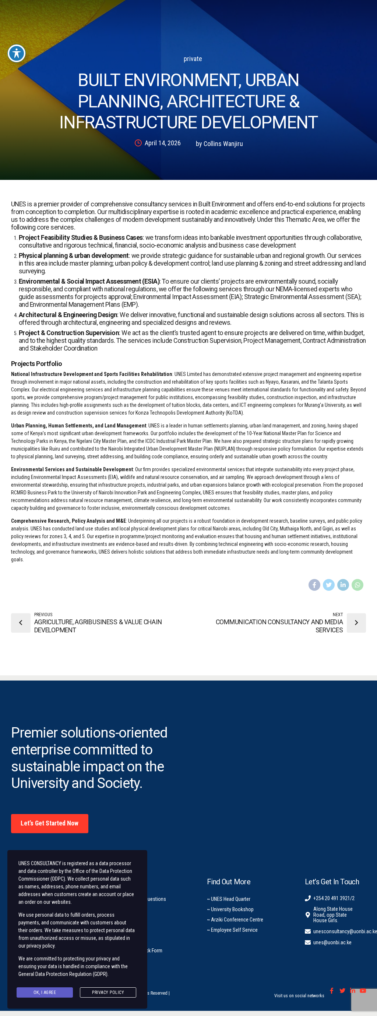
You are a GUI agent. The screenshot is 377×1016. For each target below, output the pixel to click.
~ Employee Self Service (232, 930)
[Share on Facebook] (314, 585)
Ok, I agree (45, 992)
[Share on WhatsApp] (357, 585)
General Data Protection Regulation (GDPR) (63, 974)
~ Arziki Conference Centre (235, 920)
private (193, 59)
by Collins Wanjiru (219, 144)
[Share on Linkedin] (343, 585)
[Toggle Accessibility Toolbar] (16, 53)
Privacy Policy (108, 992)
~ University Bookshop (230, 909)
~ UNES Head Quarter (228, 899)
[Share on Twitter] (329, 585)
